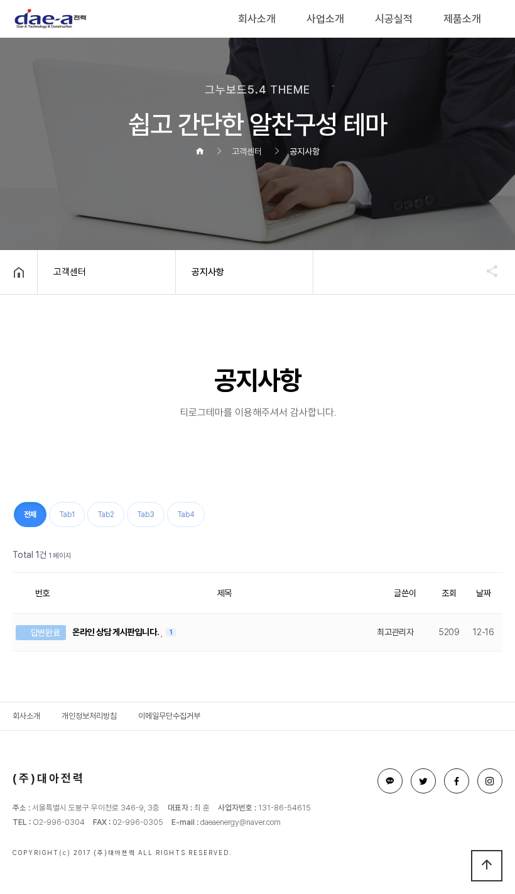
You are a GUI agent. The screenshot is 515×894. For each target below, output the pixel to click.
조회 (449, 593)
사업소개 (325, 19)
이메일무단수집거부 (169, 716)
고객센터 (69, 272)
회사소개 (257, 19)
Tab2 (105, 514)
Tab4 (186, 514)
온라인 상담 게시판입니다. (116, 632)
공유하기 (486, 270)
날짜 (483, 593)
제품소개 (462, 19)
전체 (30, 514)
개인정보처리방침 (89, 716)
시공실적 (394, 19)
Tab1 (67, 514)
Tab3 (145, 514)
